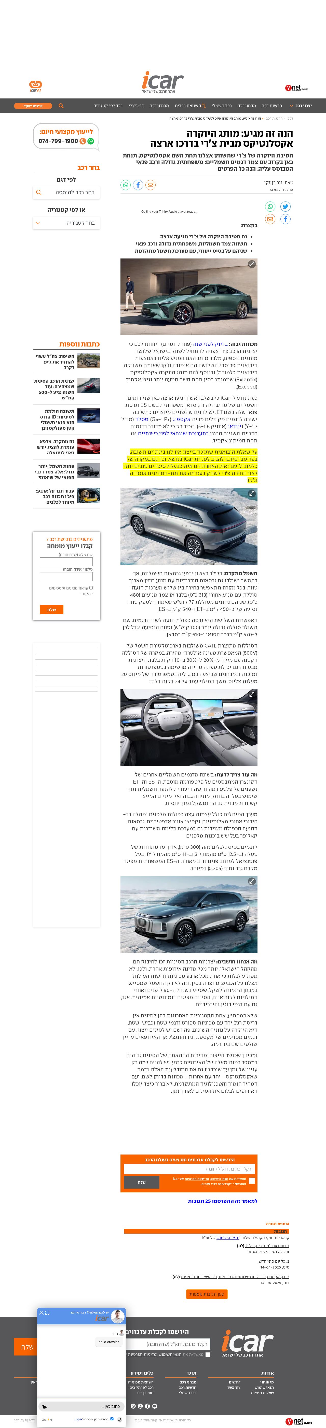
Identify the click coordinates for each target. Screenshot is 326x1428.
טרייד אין (38, 1382)
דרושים (235, 1382)
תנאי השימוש (219, 1179)
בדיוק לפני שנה (210, 344)
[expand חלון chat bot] (47, 1312)
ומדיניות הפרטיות (197, 1179)
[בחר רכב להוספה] (66, 192)
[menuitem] (298, 105)
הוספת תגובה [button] (277, 1223)
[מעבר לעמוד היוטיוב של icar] (154, 1406)
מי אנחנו (267, 1382)
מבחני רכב (247, 105)
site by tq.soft (24, 1420)
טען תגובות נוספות (206, 1294)
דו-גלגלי (136, 105)
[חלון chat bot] (81, 1367)
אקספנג (182, 419)
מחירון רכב (159, 105)
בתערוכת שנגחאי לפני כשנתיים (174, 433)
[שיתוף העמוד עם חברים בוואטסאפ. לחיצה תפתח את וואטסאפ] (125, 185)
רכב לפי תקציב (142, 1387)
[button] (222, 1201)
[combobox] (66, 223)
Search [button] (61, 106)
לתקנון (87, 594)
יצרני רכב (303, 105)
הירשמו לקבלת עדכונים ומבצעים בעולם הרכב (127, 1332)
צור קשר (234, 1387)
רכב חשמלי (222, 105)
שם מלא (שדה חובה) (76, 554)
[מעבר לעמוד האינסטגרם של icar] (140, 1406)
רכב (290, 118)
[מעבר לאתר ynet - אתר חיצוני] (296, 87)
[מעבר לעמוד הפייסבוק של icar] (147, 1406)
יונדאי (234, 426)
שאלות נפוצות (262, 1393)
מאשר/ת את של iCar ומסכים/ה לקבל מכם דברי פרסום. (209, 1181)
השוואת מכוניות (141, 1382)
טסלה (141, 419)
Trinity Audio (168, 211)
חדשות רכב (272, 105)
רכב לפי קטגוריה (108, 105)
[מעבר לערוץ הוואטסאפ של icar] (133, 1406)
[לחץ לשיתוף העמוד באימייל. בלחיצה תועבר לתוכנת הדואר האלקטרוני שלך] (150, 185)
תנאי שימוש (264, 1387)
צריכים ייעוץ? (33, 106)
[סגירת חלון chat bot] (41, 1312)
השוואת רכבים (188, 105)
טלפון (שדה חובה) (78, 569)
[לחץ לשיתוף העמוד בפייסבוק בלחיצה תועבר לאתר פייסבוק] (138, 185)
